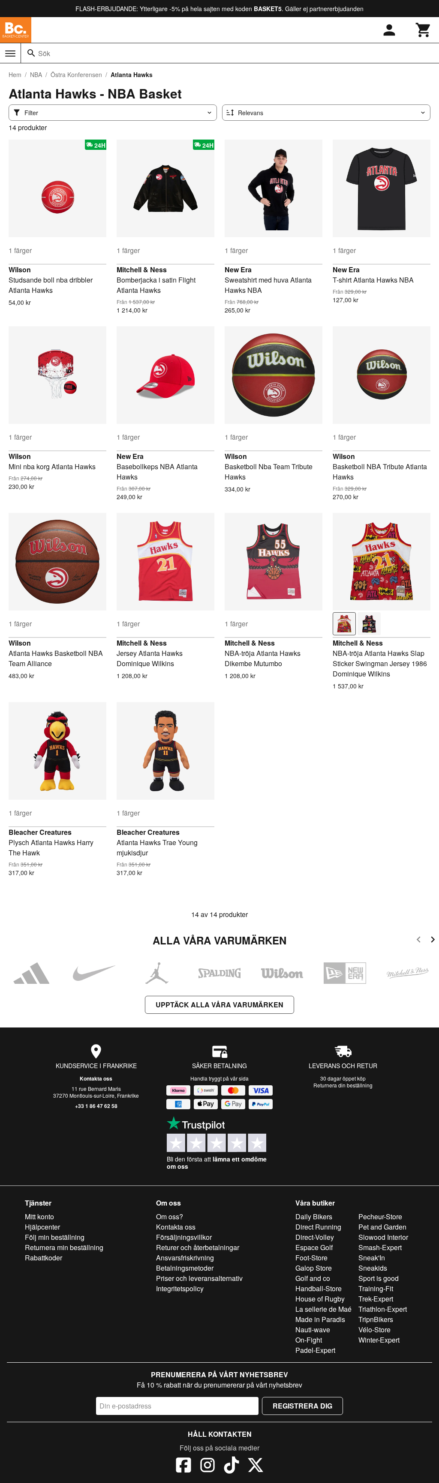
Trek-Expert (375, 1299)
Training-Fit (375, 1288)
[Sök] (31, 53)
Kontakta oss (96, 1078)
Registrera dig (302, 1406)
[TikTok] (231, 1466)
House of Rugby (320, 1299)
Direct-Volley (314, 1237)
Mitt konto (39, 1216)
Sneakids (372, 1268)
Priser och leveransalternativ (199, 1278)
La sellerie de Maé (323, 1309)
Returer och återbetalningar (197, 1247)
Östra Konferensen (76, 74)
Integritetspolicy (180, 1288)
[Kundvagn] (423, 30)
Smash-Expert (380, 1247)
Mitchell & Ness (142, 269)
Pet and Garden (382, 1227)
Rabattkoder (43, 1258)
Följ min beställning (54, 1237)
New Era (238, 269)
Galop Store (313, 1268)
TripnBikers (375, 1319)
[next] (433, 940)
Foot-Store (311, 1258)
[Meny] (10, 53)
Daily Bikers (313, 1216)
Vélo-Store (374, 1329)
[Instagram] (207, 1466)
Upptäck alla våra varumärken (219, 1005)
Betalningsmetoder (184, 1268)
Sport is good (378, 1278)
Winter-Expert (379, 1340)
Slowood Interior (383, 1237)
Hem (15, 74)
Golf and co (312, 1278)
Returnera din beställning (343, 1085)
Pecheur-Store (380, 1216)
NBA (36, 74)
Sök (44, 53)
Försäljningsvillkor (184, 1237)
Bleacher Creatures (40, 832)
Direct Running (318, 1227)
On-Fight (308, 1340)
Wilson (20, 269)
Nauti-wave (312, 1329)
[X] (255, 1466)
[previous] (418, 940)
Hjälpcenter (42, 1227)
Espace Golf (314, 1247)
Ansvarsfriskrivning (185, 1258)
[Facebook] (183, 1466)
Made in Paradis (320, 1319)
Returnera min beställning (64, 1247)
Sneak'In (371, 1258)
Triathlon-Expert (382, 1309)
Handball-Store (318, 1288)
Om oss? (169, 1216)
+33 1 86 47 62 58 (96, 1106)
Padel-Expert (315, 1350)
